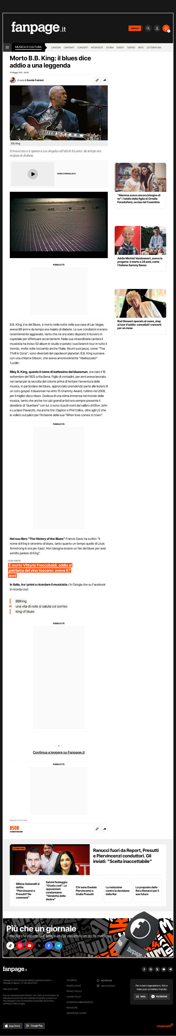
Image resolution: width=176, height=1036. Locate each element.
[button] (105, 80)
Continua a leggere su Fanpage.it (59, 752)
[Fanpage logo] (34, 28)
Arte (141, 47)
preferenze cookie (76, 1013)
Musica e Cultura (28, 47)
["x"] (39, 946)
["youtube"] (30, 946)
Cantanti (69, 47)
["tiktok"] (10, 946)
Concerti (82, 47)
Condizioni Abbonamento (80, 1002)
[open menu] (7, 47)
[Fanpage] (15, 969)
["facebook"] (49, 946)
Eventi (120, 47)
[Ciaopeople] (165, 1026)
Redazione (72, 1007)
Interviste (97, 47)
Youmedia (72, 980)
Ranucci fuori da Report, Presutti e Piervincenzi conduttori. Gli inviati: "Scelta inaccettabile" (126, 856)
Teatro (131, 47)
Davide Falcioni (35, 80)
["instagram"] (20, 946)
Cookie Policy (74, 996)
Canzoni (56, 47)
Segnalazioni (74, 985)
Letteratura (154, 47)
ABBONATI (135, 28)
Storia (110, 47)
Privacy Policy (74, 991)
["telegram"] (58, 946)
